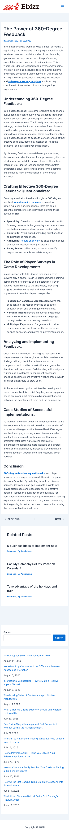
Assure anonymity (30, 240)
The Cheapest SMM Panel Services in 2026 (27, 655)
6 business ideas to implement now (32, 545)
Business (11, 551)
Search (7, 632)
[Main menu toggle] (62, 6)
